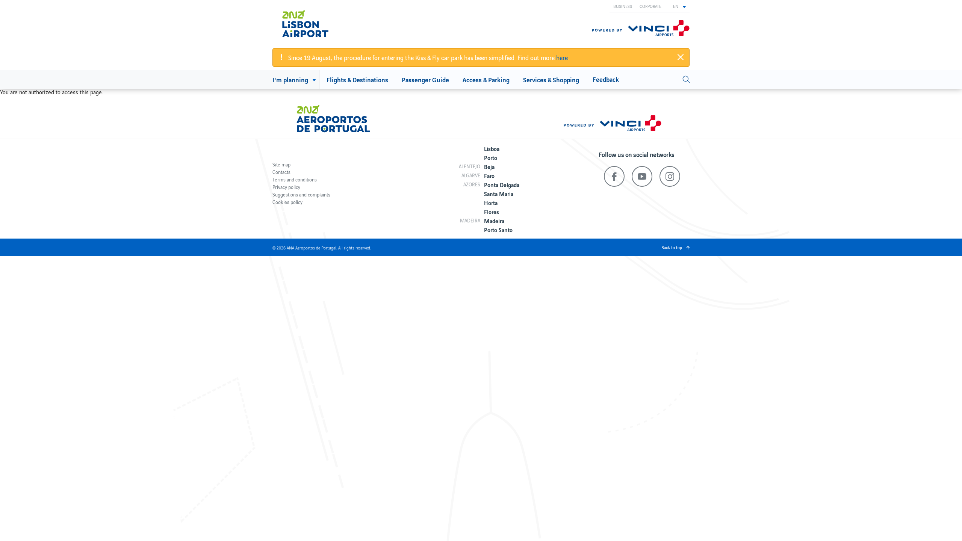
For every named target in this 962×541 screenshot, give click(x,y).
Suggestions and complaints (301, 194)
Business (622, 6)
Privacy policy (286, 186)
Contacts (281, 171)
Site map (281, 164)
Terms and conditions (294, 179)
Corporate (650, 6)
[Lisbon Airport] (315, 23)
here (562, 57)
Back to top (671, 247)
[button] (679, 6)
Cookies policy (287, 202)
